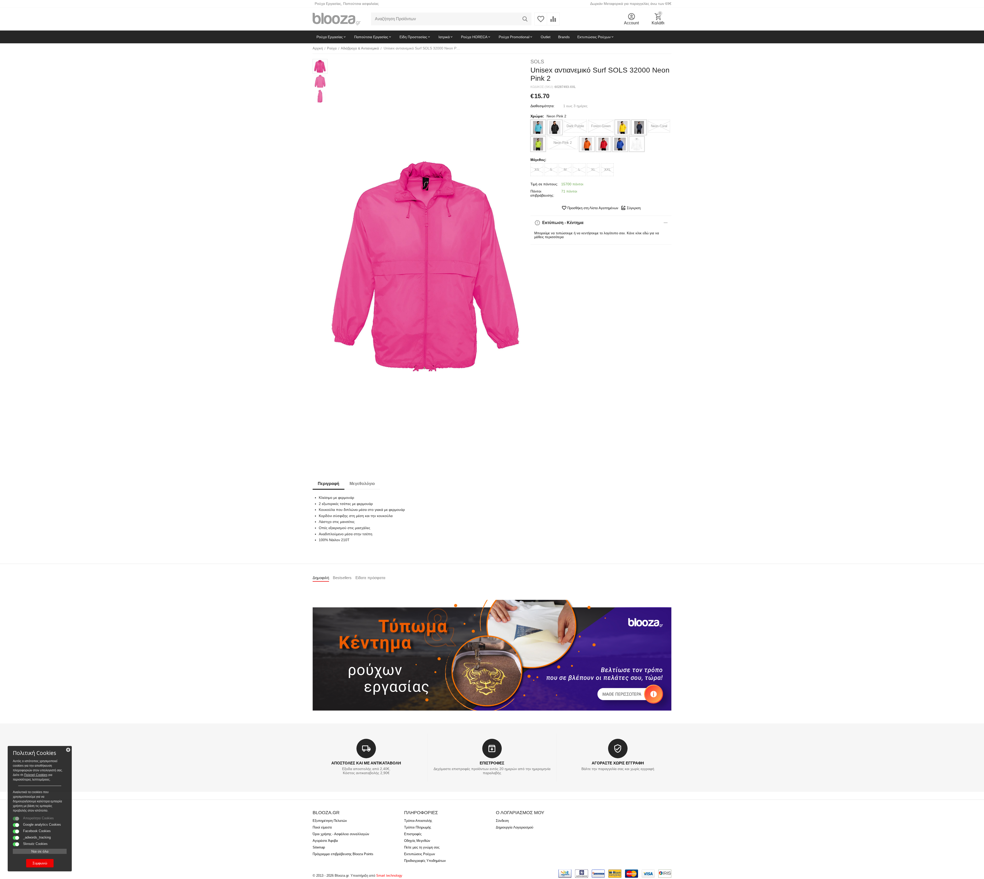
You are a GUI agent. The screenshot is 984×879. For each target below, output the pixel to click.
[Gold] (622, 127)
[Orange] (586, 144)
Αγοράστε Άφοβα (325, 841)
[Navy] (639, 127)
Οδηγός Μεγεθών (417, 841)
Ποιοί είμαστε (322, 827)
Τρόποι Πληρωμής (417, 827)
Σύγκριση (634, 208)
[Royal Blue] (620, 144)
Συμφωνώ (40, 863)
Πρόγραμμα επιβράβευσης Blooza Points (343, 854)
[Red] (603, 144)
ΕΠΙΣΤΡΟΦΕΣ (492, 763)
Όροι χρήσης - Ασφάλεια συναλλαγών (341, 834)
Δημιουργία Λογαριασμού (514, 827)
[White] (636, 144)
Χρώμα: (537, 116)
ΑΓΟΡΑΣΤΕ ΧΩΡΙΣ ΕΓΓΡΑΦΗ (618, 763)
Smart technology (389, 875)
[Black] (554, 127)
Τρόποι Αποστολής (418, 821)
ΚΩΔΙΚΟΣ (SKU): (542, 87)
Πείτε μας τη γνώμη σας (421, 847)
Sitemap (319, 847)
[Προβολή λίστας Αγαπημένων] (541, 22)
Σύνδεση (502, 821)
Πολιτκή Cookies (35, 775)
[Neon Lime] (538, 144)
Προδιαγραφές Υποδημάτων (425, 861)
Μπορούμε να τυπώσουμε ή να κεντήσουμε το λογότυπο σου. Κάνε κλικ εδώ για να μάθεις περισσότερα (596, 235)
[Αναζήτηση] (525, 19)
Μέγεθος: (538, 160)
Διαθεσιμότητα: (542, 106)
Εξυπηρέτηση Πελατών (330, 821)
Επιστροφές (413, 834)
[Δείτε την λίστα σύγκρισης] (553, 22)
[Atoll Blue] (538, 127)
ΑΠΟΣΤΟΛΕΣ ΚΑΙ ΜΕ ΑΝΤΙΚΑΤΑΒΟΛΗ (366, 763)
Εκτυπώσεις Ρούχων (419, 854)
